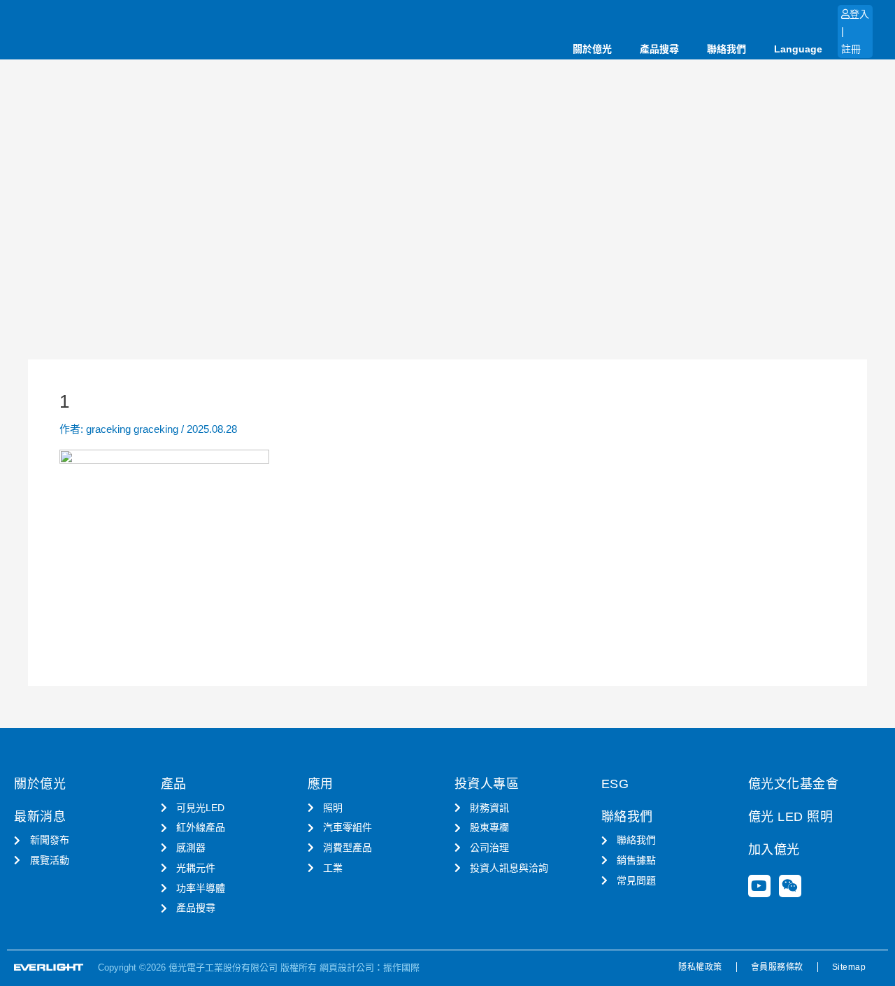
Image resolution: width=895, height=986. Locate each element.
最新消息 (40, 817)
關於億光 (592, 49)
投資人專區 (487, 784)
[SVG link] (49, 967)
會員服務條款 (777, 967)
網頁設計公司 (347, 967)
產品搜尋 (659, 49)
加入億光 (774, 850)
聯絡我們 (726, 49)
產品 (174, 784)
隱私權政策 (700, 967)
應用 (321, 784)
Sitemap (849, 967)
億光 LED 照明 (790, 817)
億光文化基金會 (793, 784)
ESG (615, 784)
